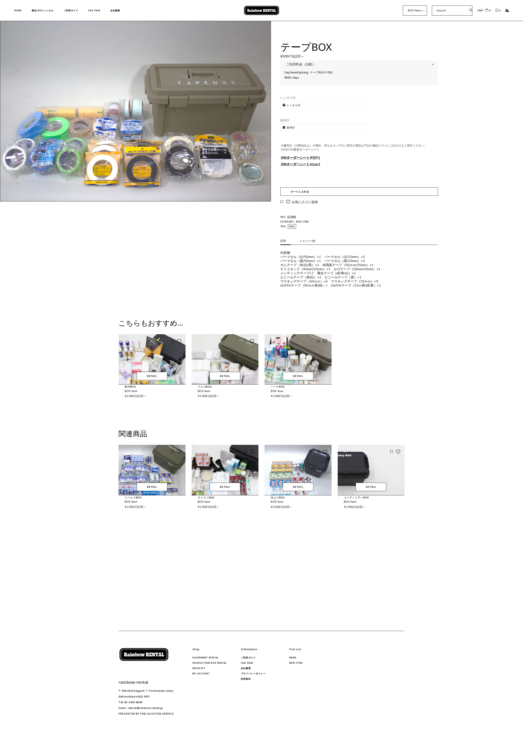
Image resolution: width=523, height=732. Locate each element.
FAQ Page (247, 662)
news (292, 657)
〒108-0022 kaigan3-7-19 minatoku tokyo (146, 691)
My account (201, 673)
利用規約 (246, 678)
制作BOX (130, 386)
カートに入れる (300, 191)
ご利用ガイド (248, 657)
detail (152, 376)
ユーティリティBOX (356, 497)
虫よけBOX (278, 497)
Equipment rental (205, 657)
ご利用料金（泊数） (299, 64)
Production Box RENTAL (209, 662)
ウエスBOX (205, 386)
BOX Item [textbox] (415, 10)
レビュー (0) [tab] (307, 241)
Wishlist (198, 668)
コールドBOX (133, 497)
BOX (292, 226)
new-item (296, 662)
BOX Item (302, 221)
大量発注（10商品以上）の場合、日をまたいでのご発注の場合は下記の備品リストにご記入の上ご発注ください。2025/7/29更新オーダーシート (354, 148)
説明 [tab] (283, 241)
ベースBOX (278, 386)
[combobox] (415, 10)
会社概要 (246, 668)
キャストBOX (206, 497)
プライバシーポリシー (253, 673)
